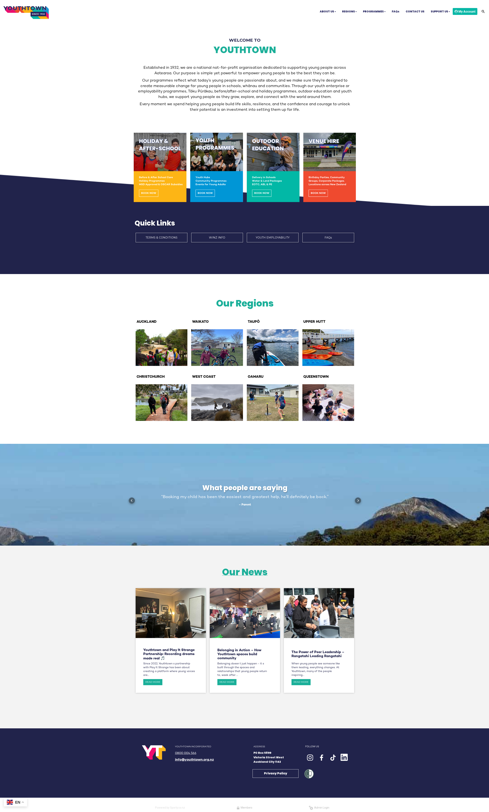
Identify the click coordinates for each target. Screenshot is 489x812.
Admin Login (321, 807)
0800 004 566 (185, 753)
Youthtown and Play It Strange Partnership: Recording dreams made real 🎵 (169, 654)
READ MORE (152, 681)
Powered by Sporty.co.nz (170, 807)
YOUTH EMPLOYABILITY (273, 237)
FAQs (328, 237)
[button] (132, 500)
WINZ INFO (217, 237)
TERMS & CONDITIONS (161, 237)
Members (246, 807)
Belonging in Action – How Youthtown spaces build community (239, 654)
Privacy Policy (275, 773)
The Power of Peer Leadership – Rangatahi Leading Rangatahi (317, 654)
